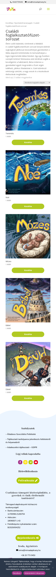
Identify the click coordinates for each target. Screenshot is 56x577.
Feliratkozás (26, 480)
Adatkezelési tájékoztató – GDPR (22, 447)
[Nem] (52, 567)
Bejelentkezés (26, 538)
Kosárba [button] (28, 142)
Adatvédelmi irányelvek (34, 573)
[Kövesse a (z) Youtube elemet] (36, 462)
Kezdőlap (9, 23)
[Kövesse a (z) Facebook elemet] (20, 462)
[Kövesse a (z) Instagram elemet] (25, 462)
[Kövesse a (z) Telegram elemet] (31, 462)
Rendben (17, 573)
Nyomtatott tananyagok (23, 23)
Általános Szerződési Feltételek (21, 434)
